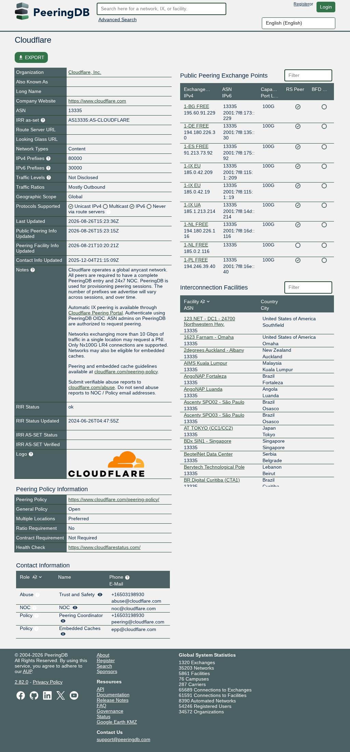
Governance (110, 711)
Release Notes (113, 700)
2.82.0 (21, 682)
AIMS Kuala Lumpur (205, 363)
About (103, 655)
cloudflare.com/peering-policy (126, 371)
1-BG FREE (196, 106)
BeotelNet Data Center (208, 454)
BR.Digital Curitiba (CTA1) (212, 480)
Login (326, 7)
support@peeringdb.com (123, 739)
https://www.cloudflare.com (97, 101)
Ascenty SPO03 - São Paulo (214, 415)
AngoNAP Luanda (203, 389)
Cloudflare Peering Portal (95, 312)
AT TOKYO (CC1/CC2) (208, 428)
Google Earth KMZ (117, 722)
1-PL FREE (196, 260)
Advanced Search (117, 19)
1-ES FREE (196, 146)
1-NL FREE (196, 224)
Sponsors (107, 671)
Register (301, 4)
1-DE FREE (196, 126)
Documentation (113, 694)
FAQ (101, 705)
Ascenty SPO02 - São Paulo (214, 402)
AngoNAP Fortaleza (205, 376)
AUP (27, 671)
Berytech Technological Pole (214, 467)
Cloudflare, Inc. (84, 72)
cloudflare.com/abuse (91, 387)
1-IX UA (192, 204)
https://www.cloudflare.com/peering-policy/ (113, 499)
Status (103, 716)
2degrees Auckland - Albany (214, 350)
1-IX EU (192, 166)
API (100, 689)
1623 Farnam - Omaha (209, 337)
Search (104, 666)
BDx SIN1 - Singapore (207, 441)
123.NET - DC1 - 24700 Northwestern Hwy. (209, 321)
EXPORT (31, 57)
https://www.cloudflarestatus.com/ (104, 547)
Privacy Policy (48, 682)
